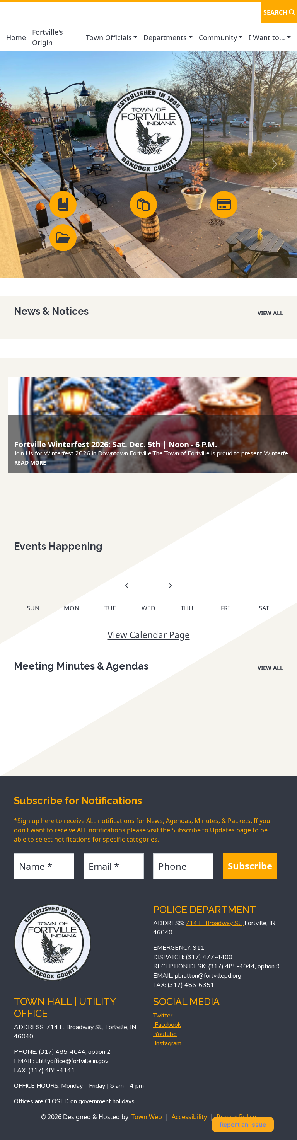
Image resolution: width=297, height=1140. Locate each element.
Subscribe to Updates (203, 830)
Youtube (165, 1034)
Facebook (167, 1025)
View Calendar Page (149, 635)
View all (270, 313)
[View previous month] (127, 586)
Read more (30, 462)
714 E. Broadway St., (215, 923)
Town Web (146, 1117)
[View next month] (170, 586)
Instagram (167, 1043)
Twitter (162, 1015)
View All (270, 667)
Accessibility (189, 1117)
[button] (112, 37)
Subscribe (250, 865)
